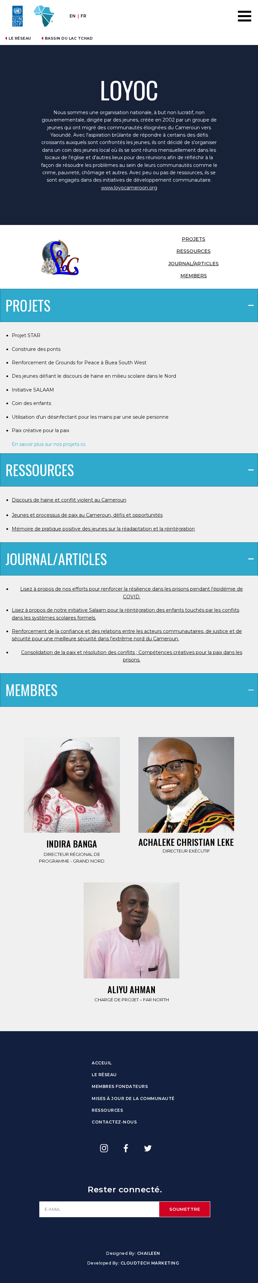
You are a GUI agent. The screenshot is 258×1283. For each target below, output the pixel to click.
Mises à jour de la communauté (133, 1098)
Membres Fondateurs (120, 1086)
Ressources (107, 1110)
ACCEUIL (102, 1062)
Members (193, 276)
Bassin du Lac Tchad (69, 38)
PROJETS (193, 239)
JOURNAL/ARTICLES (193, 264)
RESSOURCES (193, 251)
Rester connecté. (125, 1189)
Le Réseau (20, 38)
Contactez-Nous (114, 1122)
